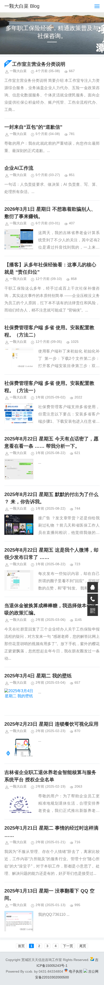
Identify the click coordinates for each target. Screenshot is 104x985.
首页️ (21, 946)
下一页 (68, 946)
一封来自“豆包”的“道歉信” (33, 127)
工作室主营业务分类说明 (38, 64)
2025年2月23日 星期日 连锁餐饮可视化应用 (51, 724)
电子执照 (75, 971)
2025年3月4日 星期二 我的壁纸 (38, 675)
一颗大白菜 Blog (21, 6)
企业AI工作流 (18, 168)
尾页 (82, 946)
